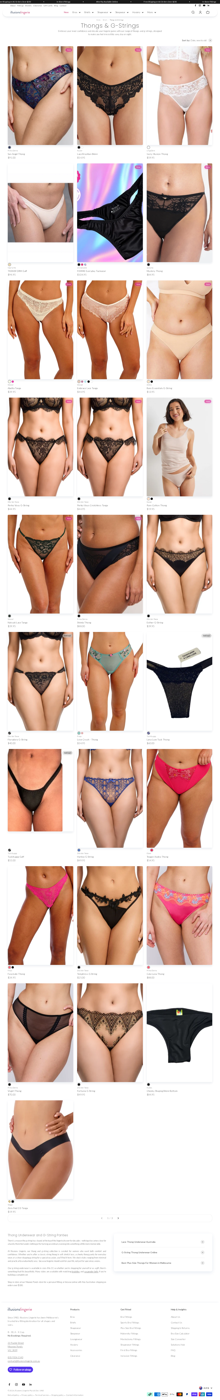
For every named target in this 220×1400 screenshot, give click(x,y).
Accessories (76, 1350)
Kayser (79, 151)
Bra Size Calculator (180, 1333)
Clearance (37, 5)
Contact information (74, 1395)
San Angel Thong (16, 154)
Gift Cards (48, 5)
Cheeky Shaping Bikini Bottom (162, 1091)
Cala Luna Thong (155, 974)
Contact (63, 5)
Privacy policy (27, 1395)
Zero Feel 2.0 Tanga (18, 1208)
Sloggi (10, 1205)
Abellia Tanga (14, 388)
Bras (74, 12)
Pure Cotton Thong (157, 505)
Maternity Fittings (129, 1333)
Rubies (149, 1088)
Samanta (150, 268)
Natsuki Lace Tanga (18, 622)
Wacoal (10, 385)
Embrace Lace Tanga (87, 388)
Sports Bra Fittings (129, 1322)
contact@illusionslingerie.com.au (24, 1361)
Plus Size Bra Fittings (130, 1328)
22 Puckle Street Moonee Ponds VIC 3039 (16, 1346)
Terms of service (42, 1395)
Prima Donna (13, 151)
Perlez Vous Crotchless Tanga (92, 505)
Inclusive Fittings (128, 1355)
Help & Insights (179, 1309)
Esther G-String (155, 622)
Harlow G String (85, 856)
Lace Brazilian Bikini (87, 154)
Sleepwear (120, 12)
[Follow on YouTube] (204, 5)
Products (75, 1309)
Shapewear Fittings (129, 1344)
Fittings (20, 5)
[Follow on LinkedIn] (208, 5)
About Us (175, 1316)
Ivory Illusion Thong (157, 154)
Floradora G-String (17, 739)
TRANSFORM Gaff (17, 271)
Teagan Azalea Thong (157, 856)
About (12, 5)
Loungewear (76, 1339)
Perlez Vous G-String (18, 505)
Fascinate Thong (16, 974)
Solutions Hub (178, 1344)
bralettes (76, 1271)
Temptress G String (87, 974)
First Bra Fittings (128, 1350)
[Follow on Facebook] (195, 5)
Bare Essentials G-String (159, 388)
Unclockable (82, 268)
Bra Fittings (126, 1316)
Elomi (149, 853)
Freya (79, 736)
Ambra (149, 385)
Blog (56, 5)
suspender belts (91, 1271)
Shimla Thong (84, 622)
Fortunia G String (86, 1091)
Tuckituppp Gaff (16, 856)
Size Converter (178, 1339)
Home (98, 20)
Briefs (87, 12)
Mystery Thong (155, 271)
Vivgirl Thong (14, 1091)
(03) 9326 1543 (15, 1357)
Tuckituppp (151, 736)
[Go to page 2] (118, 1218)
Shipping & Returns (180, 1328)
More (150, 12)
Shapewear (102, 12)
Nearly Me (12, 268)
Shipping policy (57, 1395)
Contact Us (176, 1322)
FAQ (173, 1350)
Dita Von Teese (13, 502)
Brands (28, 5)
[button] (86, 1309)
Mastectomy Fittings (130, 1339)
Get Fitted (125, 1309)
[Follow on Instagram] (200, 5)
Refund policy (13, 1395)
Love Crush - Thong (87, 739)
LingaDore (151, 151)
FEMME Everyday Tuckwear (91, 271)
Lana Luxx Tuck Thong (158, 739)
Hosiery (136, 12)
